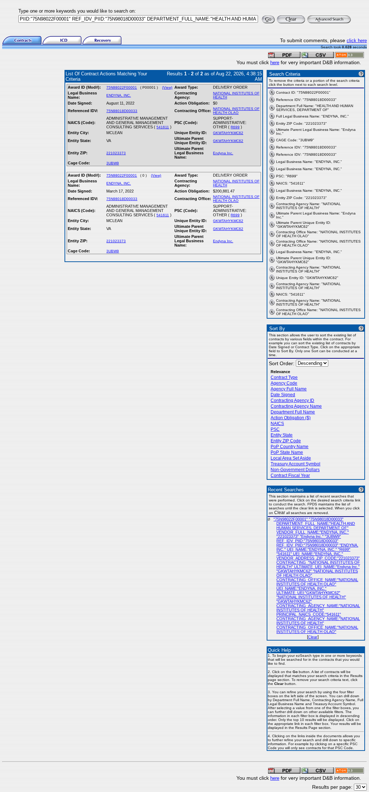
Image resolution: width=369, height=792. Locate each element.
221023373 (116, 153)
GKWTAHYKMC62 (228, 133)
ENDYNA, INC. (118, 95)
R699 (235, 127)
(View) (167, 87)
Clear (312, 637)
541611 (162, 127)
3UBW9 (112, 163)
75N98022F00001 (121, 87)
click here (357, 40)
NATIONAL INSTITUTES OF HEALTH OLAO (236, 111)
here (274, 62)
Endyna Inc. (223, 153)
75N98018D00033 (121, 111)
